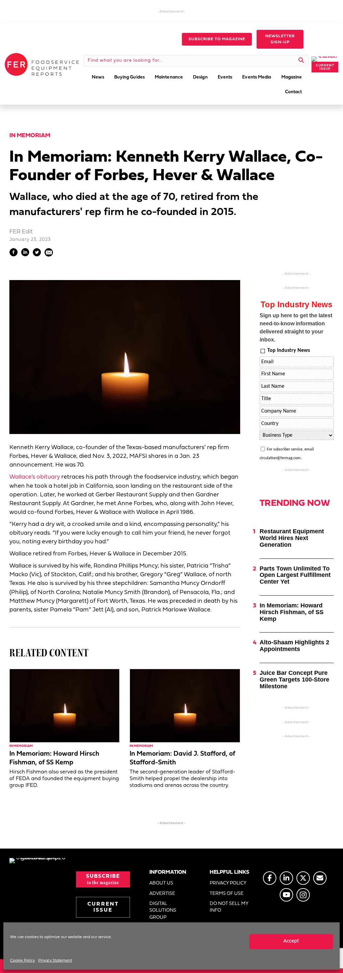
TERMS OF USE (227, 893)
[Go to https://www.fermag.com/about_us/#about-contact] (320, 878)
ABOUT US (161, 883)
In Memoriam (29, 135)
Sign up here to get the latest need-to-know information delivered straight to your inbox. (296, 327)
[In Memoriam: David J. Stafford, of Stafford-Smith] (184, 705)
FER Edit (21, 232)
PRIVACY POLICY (228, 883)
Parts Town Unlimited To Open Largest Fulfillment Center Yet (295, 575)
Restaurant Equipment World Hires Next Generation (292, 538)
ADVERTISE (162, 893)
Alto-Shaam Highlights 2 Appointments (294, 645)
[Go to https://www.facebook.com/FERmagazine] (269, 878)
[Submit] (301, 60)
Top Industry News (288, 350)
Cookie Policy (22, 961)
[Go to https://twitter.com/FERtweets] (303, 878)
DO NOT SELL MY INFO (229, 907)
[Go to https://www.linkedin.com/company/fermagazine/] (286, 878)
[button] (217, 39)
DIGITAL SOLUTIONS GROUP (162, 910)
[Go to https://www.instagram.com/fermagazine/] (303, 895)
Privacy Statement (55, 961)
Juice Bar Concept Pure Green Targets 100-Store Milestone (294, 679)
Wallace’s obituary (34, 477)
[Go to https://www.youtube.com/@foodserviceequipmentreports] (286, 895)
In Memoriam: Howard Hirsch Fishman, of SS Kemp (292, 612)
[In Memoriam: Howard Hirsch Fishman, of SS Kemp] (64, 705)
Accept (291, 941)
